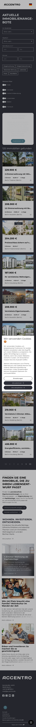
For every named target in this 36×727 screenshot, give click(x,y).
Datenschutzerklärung (18, 367)
